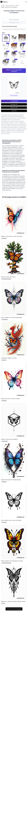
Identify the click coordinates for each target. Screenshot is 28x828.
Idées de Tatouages (9, 5)
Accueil (2, 5)
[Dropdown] (26, 2)
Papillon (16, 5)
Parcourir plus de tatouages (14, 609)
